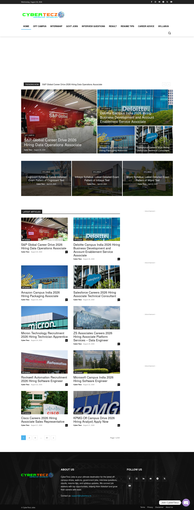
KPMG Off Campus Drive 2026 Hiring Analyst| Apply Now (94, 420)
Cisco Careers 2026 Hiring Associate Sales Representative (42, 420)
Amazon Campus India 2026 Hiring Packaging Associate (40, 294)
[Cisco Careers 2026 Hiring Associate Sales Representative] (44, 402)
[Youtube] (171, 2)
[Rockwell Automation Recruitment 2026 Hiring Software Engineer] (44, 362)
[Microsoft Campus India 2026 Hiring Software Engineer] (96, 362)
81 (47, 437)
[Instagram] (155, 2)
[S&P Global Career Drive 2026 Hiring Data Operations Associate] (59, 121)
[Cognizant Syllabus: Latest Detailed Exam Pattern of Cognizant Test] (46, 178)
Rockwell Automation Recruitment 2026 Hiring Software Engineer (44, 379)
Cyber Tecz (25, 252)
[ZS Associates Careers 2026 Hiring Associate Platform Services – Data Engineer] (96, 317)
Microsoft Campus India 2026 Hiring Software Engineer (93, 379)
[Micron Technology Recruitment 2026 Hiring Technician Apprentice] (44, 317)
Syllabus (46, 172)
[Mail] (159, 2)
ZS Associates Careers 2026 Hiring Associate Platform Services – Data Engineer (92, 336)
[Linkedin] (143, 478)
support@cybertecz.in (81, 495)
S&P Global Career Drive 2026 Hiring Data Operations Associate (72, 84)
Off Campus (29, 135)
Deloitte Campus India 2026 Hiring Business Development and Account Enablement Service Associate (96, 249)
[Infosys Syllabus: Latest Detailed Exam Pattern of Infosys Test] (97, 178)
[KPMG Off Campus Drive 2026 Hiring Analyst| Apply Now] (96, 402)
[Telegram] (163, 2)
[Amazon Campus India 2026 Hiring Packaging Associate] (116, 139)
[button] (169, 33)
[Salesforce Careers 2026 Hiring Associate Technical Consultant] (154, 139)
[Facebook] (151, 2)
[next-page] (53, 437)
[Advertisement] (118, 14)
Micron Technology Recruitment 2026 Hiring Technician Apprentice (44, 335)
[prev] (164, 84)
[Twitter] (167, 2)
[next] (168, 84)
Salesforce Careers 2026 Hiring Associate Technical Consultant (94, 294)
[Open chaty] (186, 502)
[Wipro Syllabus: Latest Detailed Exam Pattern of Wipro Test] (148, 178)
